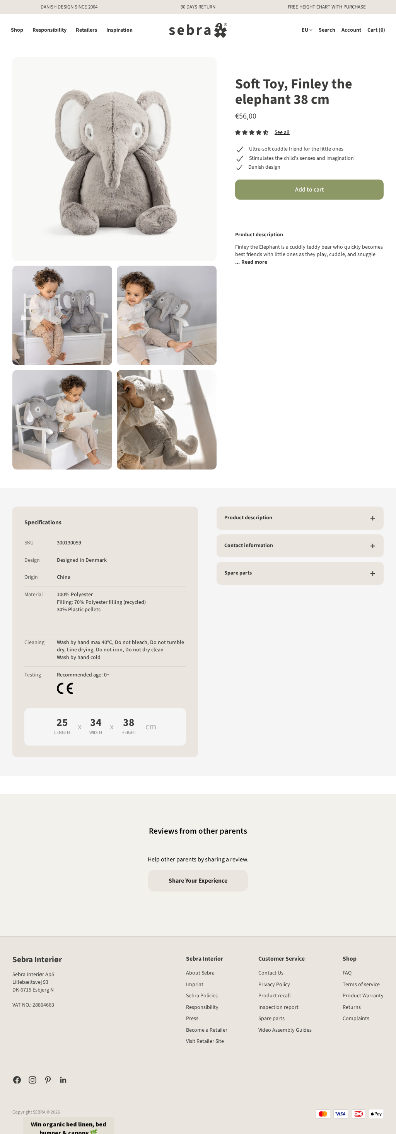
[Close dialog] (323, 491)
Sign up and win (266, 589)
